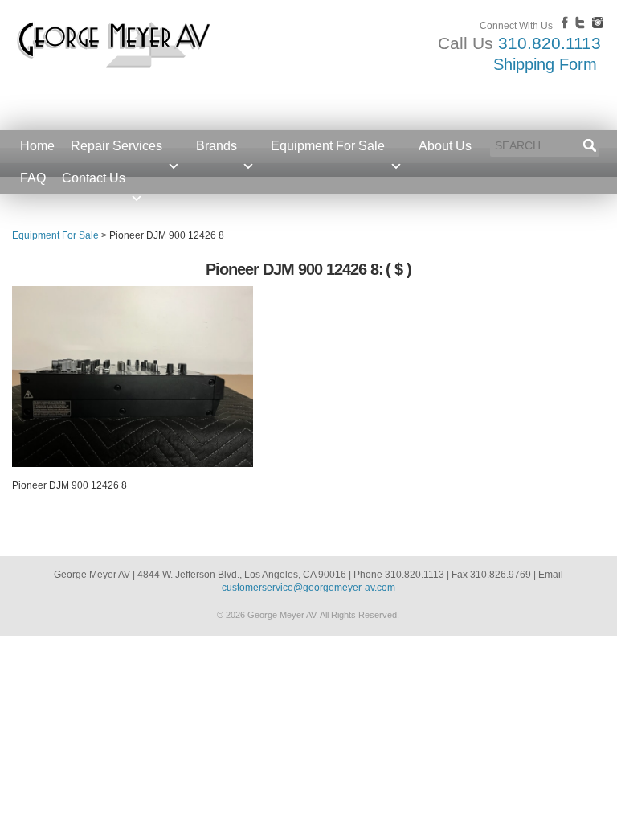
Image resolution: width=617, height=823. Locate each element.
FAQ (33, 178)
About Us (445, 146)
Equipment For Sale (328, 146)
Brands (216, 146)
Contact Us (93, 178)
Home (37, 146)
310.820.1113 (549, 43)
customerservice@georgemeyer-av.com (308, 587)
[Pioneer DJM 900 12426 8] (132, 463)
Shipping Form (545, 64)
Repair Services (116, 146)
